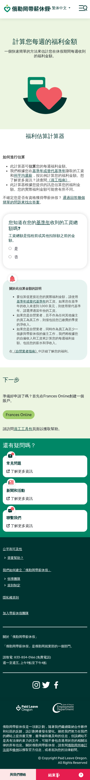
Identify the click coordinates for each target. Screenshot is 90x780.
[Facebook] (55, 684)
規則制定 (13, 585)
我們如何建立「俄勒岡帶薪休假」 (27, 570)
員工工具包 (23, 428)
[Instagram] (35, 684)
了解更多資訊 (21, 471)
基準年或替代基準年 (49, 170)
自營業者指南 (25, 351)
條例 (15, 750)
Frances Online (19, 414)
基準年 (43, 222)
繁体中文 (59, 8)
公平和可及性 (12, 549)
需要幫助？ (15, 557)
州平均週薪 (23, 175)
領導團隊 (13, 578)
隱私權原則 (11, 597)
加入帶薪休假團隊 (16, 613)
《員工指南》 (58, 180)
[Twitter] (45, 684)
